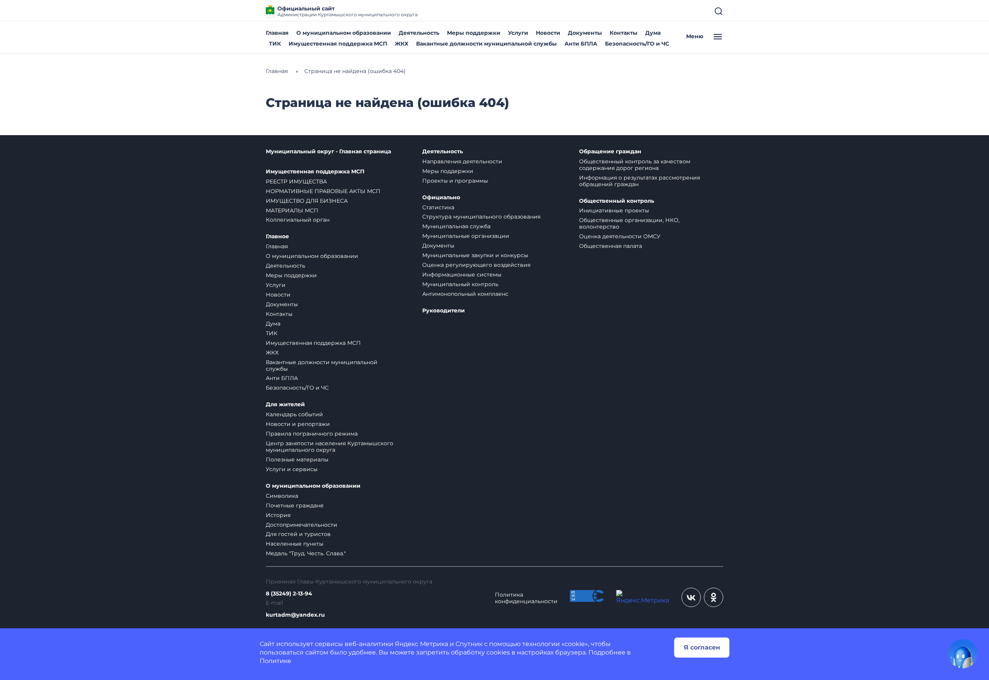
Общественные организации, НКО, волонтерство (629, 223)
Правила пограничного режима (312, 433)
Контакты (623, 32)
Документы (585, 32)
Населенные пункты (294, 543)
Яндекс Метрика (421, 644)
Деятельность (419, 32)
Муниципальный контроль (460, 284)
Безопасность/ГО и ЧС (637, 43)
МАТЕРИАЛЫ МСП (292, 210)
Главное (277, 236)
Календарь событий (294, 414)
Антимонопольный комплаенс (465, 293)
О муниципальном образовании (343, 32)
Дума (653, 32)
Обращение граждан (610, 151)
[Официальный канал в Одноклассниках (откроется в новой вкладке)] (713, 597)
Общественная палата (610, 245)
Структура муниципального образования (481, 216)
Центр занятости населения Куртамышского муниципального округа (329, 446)
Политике (275, 661)
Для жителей (285, 404)
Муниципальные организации (465, 235)
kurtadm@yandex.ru (295, 615)
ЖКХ (401, 43)
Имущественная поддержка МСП (338, 43)
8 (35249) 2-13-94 (289, 593)
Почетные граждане (295, 505)
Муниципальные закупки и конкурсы (475, 255)
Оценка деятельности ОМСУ (620, 236)
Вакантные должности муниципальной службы (486, 43)
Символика (282, 495)
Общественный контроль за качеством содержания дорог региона (634, 164)
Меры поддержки (473, 32)
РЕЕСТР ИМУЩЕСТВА (296, 181)
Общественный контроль (616, 201)
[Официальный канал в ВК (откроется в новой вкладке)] (691, 597)
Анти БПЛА (580, 43)
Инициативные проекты (614, 210)
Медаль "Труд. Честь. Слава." (306, 553)
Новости (548, 32)
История (278, 515)
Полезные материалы (297, 459)
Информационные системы (461, 274)
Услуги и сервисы (292, 469)
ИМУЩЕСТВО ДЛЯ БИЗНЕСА (307, 200)
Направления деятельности (462, 161)
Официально (441, 197)
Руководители (443, 310)
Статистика (438, 207)
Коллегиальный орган (298, 219)
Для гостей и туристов (298, 534)
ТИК (275, 43)
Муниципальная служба (456, 226)
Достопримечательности (301, 524)
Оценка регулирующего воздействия (476, 264)
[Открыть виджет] (962, 653)
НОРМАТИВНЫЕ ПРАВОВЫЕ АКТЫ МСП (323, 191)
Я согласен (702, 647)
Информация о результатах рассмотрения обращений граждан (639, 181)
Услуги (518, 32)
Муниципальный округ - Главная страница (328, 151)
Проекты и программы (455, 180)
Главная (277, 32)
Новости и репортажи (298, 424)
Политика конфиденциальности (526, 598)
